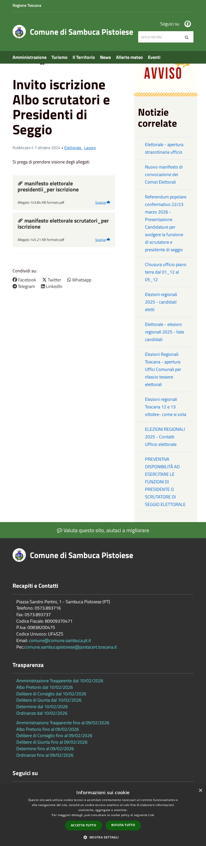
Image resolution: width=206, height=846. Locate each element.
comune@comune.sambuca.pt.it (60, 640)
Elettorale (73, 148)
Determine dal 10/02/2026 (42, 706)
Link (151, 815)
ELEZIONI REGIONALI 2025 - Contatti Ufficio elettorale (165, 437)
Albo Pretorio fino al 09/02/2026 (47, 729)
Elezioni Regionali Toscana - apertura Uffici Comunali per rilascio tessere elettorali (163, 369)
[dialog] (103, 815)
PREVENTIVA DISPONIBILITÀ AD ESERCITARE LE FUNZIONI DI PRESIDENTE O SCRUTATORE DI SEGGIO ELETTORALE (165, 482)
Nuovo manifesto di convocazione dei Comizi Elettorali (164, 174)
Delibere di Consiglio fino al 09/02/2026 (54, 735)
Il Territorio (84, 57)
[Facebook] (187, 24)
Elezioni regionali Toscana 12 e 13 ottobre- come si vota (165, 407)
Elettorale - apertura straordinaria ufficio (164, 148)
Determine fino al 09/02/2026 (45, 748)
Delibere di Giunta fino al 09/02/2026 (51, 742)
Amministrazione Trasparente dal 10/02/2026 (59, 680)
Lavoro (90, 148)
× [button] (200, 790)
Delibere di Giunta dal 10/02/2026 (48, 700)
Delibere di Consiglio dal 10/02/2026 (51, 693)
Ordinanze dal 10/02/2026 (41, 713)
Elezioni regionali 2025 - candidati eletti (161, 302)
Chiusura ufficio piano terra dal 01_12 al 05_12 (165, 272)
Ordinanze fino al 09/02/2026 (44, 755)
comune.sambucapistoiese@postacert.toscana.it (70, 647)
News (105, 57)
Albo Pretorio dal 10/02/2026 (44, 687)
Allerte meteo (129, 57)
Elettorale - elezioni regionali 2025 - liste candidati (164, 332)
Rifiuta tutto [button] (123, 825)
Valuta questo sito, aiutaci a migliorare (105, 530)
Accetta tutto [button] (83, 825)
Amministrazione (29, 57)
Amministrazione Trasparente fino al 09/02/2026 (62, 722)
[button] (103, 837)
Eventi (154, 57)
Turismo (60, 57)
